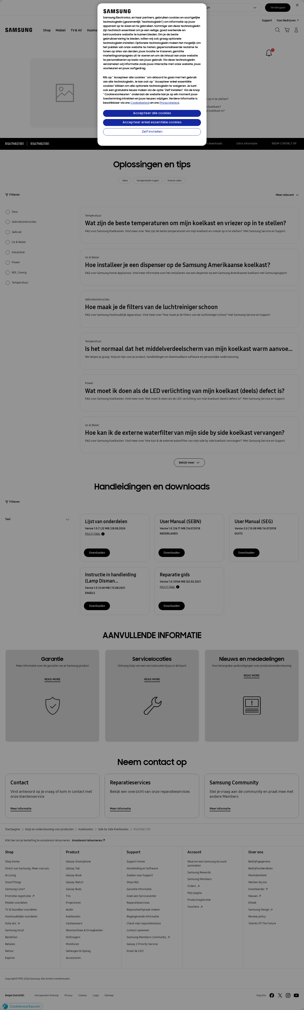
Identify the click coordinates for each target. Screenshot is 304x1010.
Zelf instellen (152, 132)
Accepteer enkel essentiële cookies (152, 122)
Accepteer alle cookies (152, 113)
